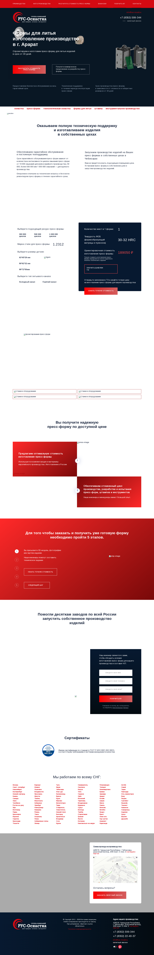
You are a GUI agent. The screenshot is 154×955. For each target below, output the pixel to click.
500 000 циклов (37, 235)
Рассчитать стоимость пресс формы (29, 69)
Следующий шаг (35, 585)
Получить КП (119, 3)
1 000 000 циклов (53, 235)
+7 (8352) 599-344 (130, 18)
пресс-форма (33, 109)
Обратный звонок (134, 21)
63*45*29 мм (24, 257)
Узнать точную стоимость (101, 290)
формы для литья (82, 109)
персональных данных (120, 707)
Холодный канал (27, 282)
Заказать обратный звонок (109, 895)
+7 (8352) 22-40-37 (124, 936)
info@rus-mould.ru (134, 12)
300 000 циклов (22, 235)
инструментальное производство (123, 109)
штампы (98, 109)
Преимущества (19, 3)
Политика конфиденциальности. (79, 929)
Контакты (137, 3)
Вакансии (102, 3)
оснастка (19, 109)
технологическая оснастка (56, 109)
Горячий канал (49, 282)
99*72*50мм (24, 269)
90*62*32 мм (24, 263)
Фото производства (42, 3)
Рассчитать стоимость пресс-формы (74, 3)
